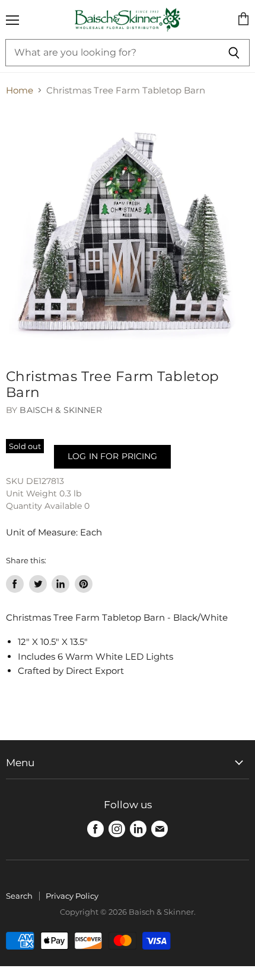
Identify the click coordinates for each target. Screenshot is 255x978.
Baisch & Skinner (60, 410)
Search (19, 895)
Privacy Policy (72, 895)
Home (19, 90)
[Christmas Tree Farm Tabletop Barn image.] (127, 229)
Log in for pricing (112, 456)
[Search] (234, 52)
